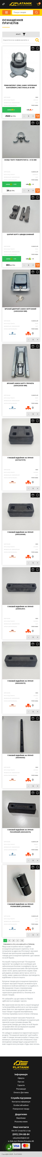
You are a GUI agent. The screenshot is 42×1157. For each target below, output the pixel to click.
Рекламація (21, 1089)
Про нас (21, 1082)
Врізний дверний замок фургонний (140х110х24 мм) (20, 310)
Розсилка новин (21, 1121)
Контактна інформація (21, 1102)
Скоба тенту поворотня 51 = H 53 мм (20, 160)
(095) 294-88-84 (21, 1134)
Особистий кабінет (21, 1105)
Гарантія (21, 1085)
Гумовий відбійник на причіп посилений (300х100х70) (20, 831)
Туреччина (34, 105)
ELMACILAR (35, 171)
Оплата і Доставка (21, 1092)
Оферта (21, 1078)
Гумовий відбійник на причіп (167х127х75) (20, 459)
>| (22, 940)
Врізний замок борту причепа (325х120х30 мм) (20, 384)
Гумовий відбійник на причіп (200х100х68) (20, 533)
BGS (37, 97)
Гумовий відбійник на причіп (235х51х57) (20, 608)
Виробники (21, 1118)
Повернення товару (21, 1109)
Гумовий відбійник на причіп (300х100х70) (20, 682)
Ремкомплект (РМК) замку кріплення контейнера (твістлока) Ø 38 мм (20, 86)
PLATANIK (18, 1154)
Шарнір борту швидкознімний (20, 234)
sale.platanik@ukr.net (21, 1138)
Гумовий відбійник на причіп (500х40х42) (20, 756)
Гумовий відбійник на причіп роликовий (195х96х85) (20, 905)
